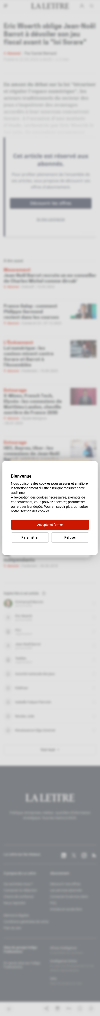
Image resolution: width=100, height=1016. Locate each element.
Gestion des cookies (35, 511)
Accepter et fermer (50, 524)
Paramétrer (30, 537)
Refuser (70, 537)
